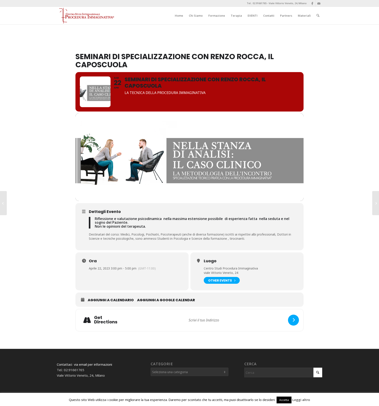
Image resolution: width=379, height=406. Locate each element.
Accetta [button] (284, 400)
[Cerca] (318, 15)
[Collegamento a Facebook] (312, 3)
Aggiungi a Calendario (111, 300)
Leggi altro (301, 399)
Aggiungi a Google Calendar (166, 300)
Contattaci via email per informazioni (84, 364)
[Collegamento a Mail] (319, 3)
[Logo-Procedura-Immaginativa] (86, 15)
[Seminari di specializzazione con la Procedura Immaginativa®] (3, 203)
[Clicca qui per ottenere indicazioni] (293, 320)
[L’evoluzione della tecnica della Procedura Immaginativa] (375, 203)
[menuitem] (179, 15)
